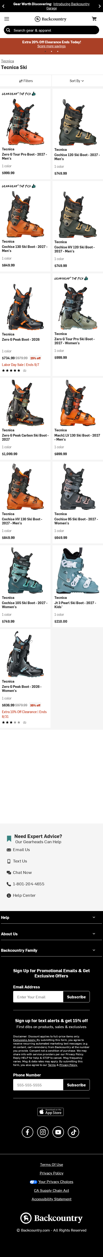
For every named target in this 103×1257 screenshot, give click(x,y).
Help (5, 917)
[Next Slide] (99, 6)
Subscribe (76, 996)
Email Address (26, 986)
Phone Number (27, 1074)
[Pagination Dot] (45, 51)
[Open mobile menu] (7, 19)
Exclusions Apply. (25, 1040)
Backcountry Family (19, 950)
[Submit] (8, 30)
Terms (52, 1065)
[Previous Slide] (3, 6)
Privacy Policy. (68, 1065)
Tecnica (7, 60)
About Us (9, 933)
